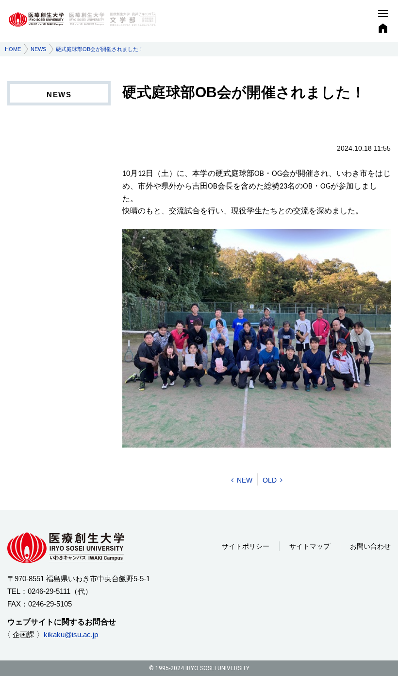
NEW (244, 480)
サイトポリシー (245, 546)
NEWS (38, 49)
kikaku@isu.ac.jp (71, 634)
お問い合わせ (370, 546)
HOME (13, 49)
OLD (270, 480)
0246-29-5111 (49, 591)
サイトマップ (309, 546)
